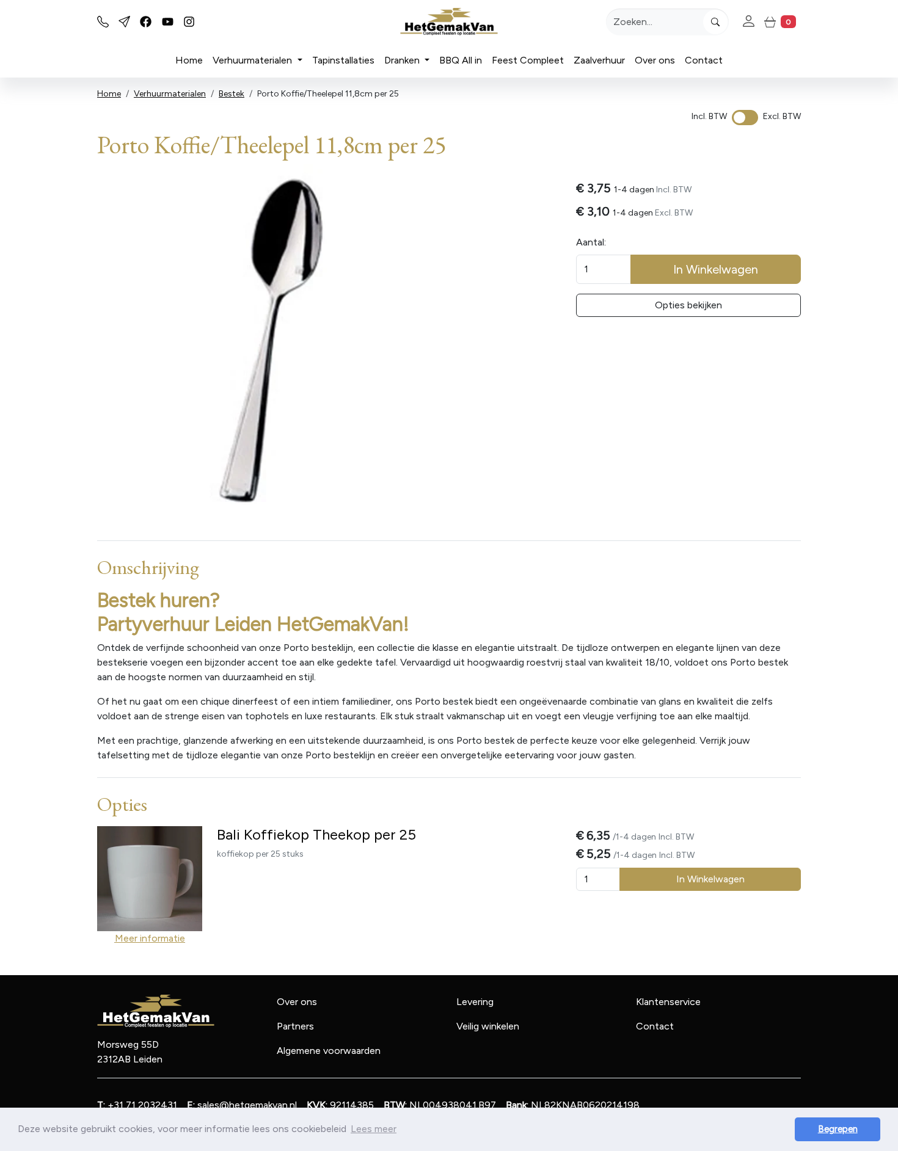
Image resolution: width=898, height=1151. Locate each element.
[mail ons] (124, 21)
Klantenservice (668, 1002)
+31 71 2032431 (137, 1105)
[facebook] (145, 21)
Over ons (655, 60)
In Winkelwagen (715, 269)
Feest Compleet (528, 60)
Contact (704, 60)
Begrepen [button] (838, 1129)
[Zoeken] (715, 22)
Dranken (403, 60)
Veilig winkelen (487, 1026)
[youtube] (167, 21)
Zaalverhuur (599, 60)
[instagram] (189, 21)
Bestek (231, 94)
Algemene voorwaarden (329, 1050)
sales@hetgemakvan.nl (242, 1105)
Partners (295, 1026)
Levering (475, 1002)
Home (189, 60)
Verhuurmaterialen (253, 60)
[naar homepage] (449, 21)
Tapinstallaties (343, 60)
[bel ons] (103, 21)
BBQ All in (460, 60)
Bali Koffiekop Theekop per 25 (316, 834)
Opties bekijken (688, 305)
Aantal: (591, 242)
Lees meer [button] (373, 1129)
